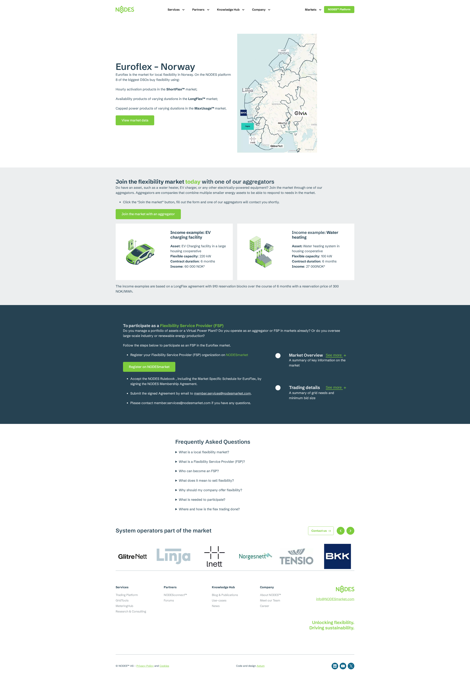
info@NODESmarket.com (335, 599)
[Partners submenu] (208, 9)
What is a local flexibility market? (204, 452)
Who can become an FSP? (199, 471)
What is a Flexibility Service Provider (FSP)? (212, 461)
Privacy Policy (145, 665)
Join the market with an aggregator (148, 214)
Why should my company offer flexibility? (210, 490)
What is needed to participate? (202, 499)
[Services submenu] (183, 9)
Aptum (261, 665)
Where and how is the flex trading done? (209, 509)
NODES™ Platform (339, 9)
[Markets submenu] (320, 9)
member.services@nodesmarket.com (222, 393)
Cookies (164, 665)
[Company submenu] (269, 9)
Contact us (319, 530)
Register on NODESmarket (149, 367)
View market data (135, 120)
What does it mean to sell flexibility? (206, 480)
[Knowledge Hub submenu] (243, 9)
